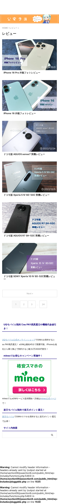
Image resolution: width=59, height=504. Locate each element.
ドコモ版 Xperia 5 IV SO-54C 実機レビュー (27, 194)
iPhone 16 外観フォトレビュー (20, 113)
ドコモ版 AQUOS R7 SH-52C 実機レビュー (26, 235)
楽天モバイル (8, 416)
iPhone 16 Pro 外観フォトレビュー (22, 72)
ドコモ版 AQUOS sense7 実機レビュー (24, 154)
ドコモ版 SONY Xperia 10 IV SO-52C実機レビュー (29, 277)
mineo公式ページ (48, 398)
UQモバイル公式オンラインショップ (18, 339)
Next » (30, 293)
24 (43, 304)
